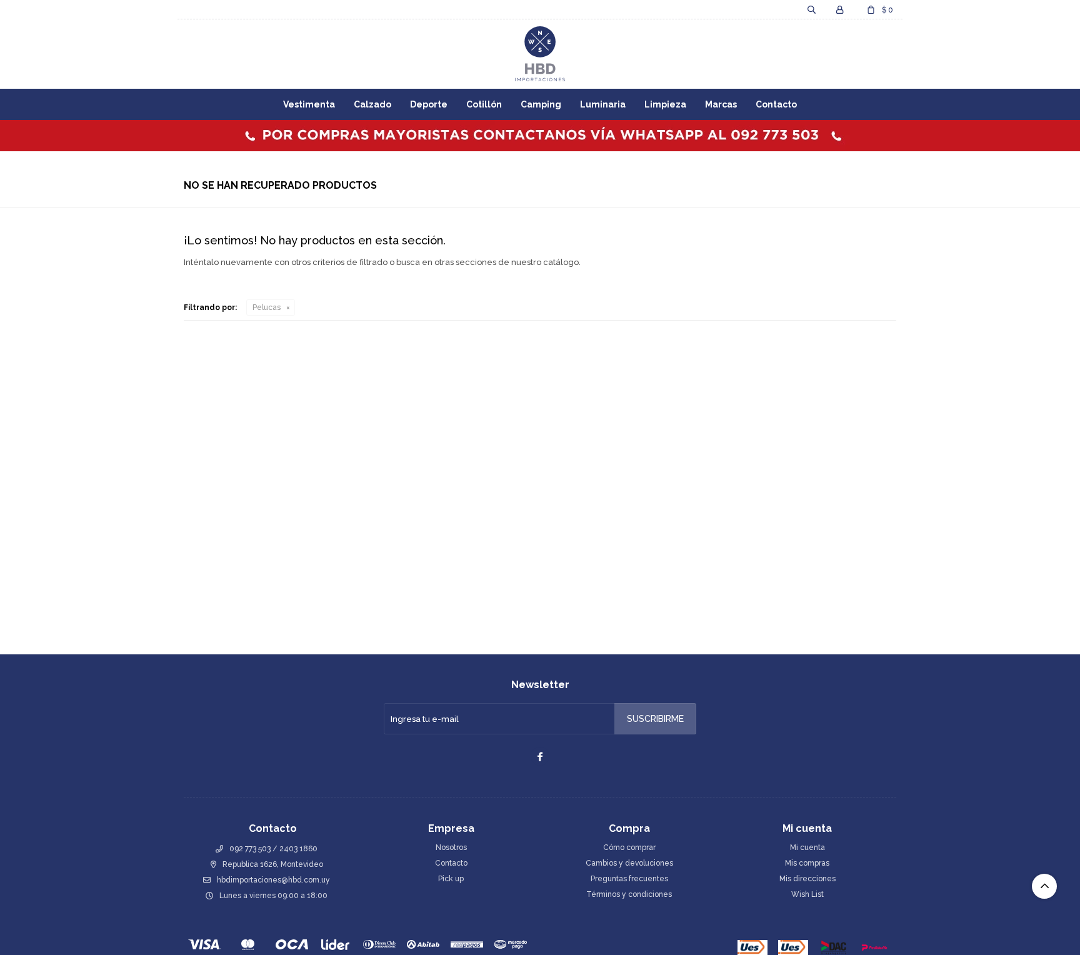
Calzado (372, 104)
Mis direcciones (807, 878)
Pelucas (266, 307)
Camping (541, 104)
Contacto (776, 104)
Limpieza (665, 104)
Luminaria (603, 104)
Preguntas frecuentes (629, 878)
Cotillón (484, 104)
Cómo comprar (629, 847)
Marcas (721, 104)
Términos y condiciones (629, 894)
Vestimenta (309, 104)
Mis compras (807, 863)
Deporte (429, 104)
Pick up (451, 878)
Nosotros (451, 847)
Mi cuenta (807, 847)
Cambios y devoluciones (629, 863)
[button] (811, 9)
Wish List (807, 894)
